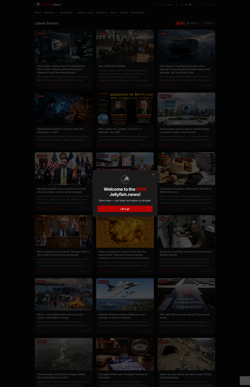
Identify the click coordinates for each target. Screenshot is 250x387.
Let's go (125, 208)
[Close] (153, 174)
